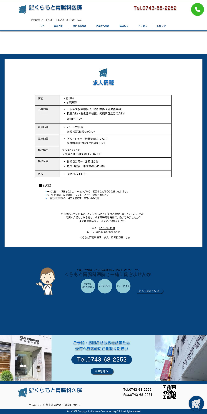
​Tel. (82, 359)
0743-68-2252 (107, 228)
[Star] (197, 9)
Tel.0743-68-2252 (155, 8)
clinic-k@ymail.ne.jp (108, 232)
